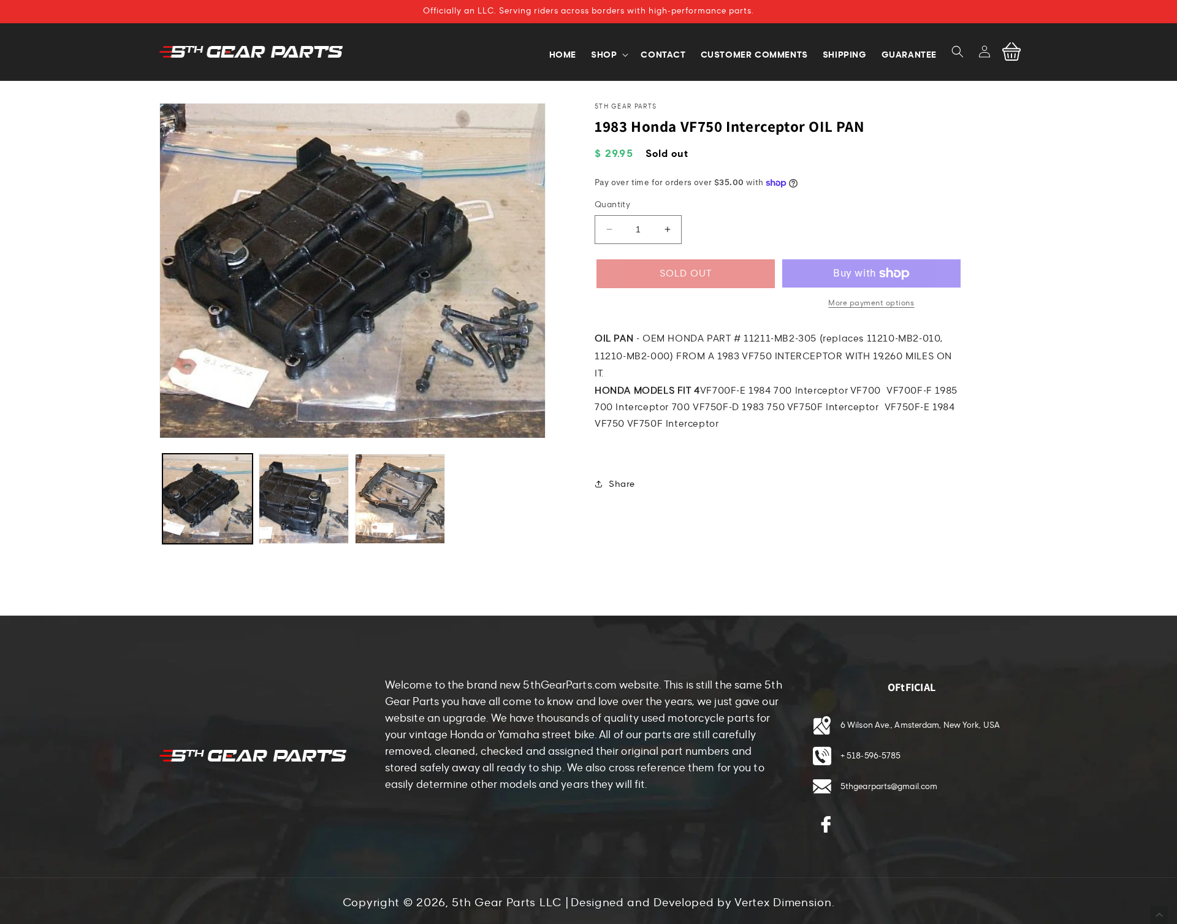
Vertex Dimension (782, 902)
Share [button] (622, 484)
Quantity (612, 205)
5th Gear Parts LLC (507, 902)
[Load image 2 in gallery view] (304, 499)
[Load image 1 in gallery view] (207, 499)
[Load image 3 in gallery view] (400, 499)
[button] (957, 51)
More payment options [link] (871, 303)
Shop (604, 54)
